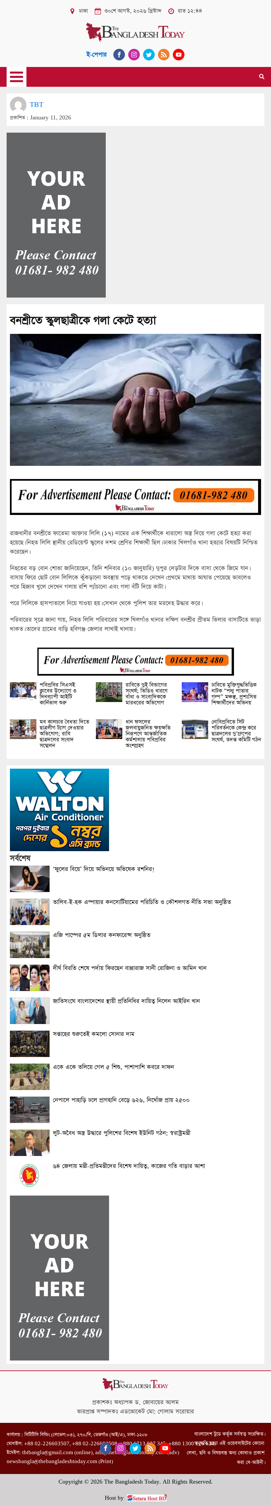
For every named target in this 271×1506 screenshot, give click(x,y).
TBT (36, 105)
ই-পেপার (97, 54)
